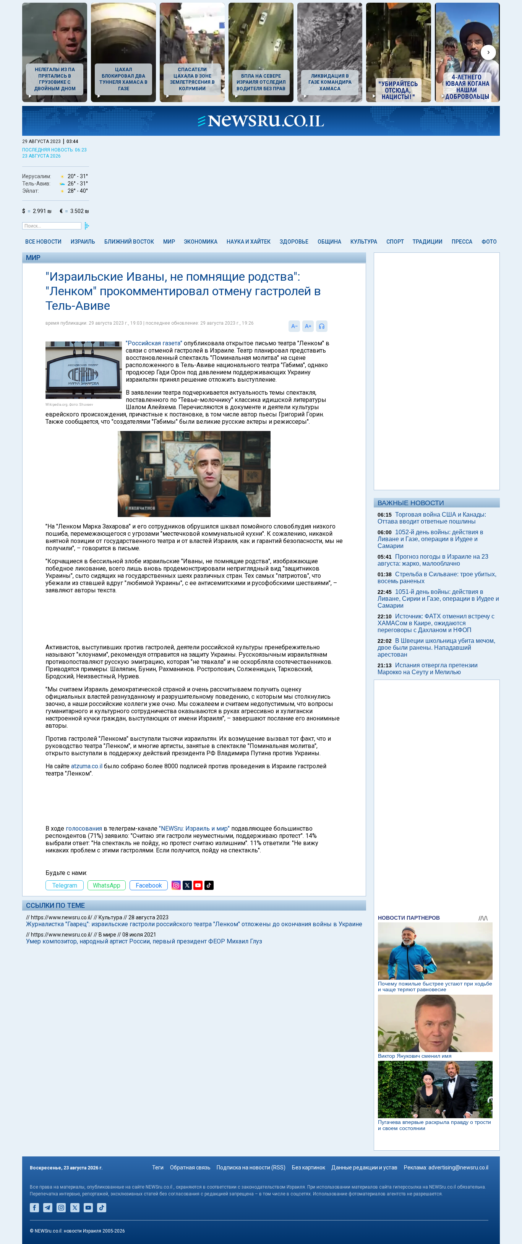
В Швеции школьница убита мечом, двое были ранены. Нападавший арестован (436, 647)
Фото (489, 242)
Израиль (83, 242)
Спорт (395, 242)
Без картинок (308, 1167)
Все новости (43, 242)
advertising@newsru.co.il (458, 1167)
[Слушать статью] (329, 326)
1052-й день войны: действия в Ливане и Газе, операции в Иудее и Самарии (430, 539)
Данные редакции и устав (364, 1167)
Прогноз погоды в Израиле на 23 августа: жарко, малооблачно (433, 560)
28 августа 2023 (148, 917)
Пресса (462, 242)
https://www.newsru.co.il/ (61, 917)
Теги (158, 1167)
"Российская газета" (154, 343)
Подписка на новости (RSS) (251, 1167)
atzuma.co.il (86, 766)
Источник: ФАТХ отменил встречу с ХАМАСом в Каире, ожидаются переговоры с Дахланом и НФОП (436, 623)
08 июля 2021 (139, 935)
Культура (363, 242)
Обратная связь (190, 1167)
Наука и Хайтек (249, 242)
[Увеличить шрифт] (308, 326)
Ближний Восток (129, 242)
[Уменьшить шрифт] (294, 326)
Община (329, 242)
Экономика (200, 242)
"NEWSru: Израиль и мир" (194, 828)
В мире (107, 935)
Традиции (428, 242)
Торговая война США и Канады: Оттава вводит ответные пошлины (432, 518)
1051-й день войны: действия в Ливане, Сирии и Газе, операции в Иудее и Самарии (438, 599)
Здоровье (294, 242)
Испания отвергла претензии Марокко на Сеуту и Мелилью (428, 668)
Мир (169, 242)
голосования (84, 828)
